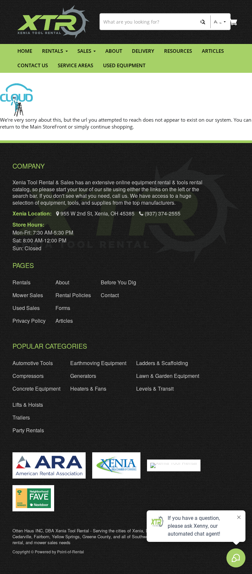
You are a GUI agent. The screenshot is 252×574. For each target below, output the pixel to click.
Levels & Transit (155, 388)
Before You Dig (118, 282)
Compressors (28, 375)
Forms (62, 308)
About (62, 282)
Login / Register (218, 21)
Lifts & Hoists (27, 404)
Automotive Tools (32, 363)
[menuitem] (24, 51)
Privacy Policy (29, 320)
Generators (83, 375)
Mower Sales (27, 295)
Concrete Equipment (36, 388)
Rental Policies (73, 295)
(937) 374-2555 (161, 213)
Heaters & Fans (88, 388)
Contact (110, 295)
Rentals (21, 282)
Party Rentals (28, 430)
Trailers (21, 417)
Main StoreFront (48, 126)
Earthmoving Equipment (98, 363)
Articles (64, 320)
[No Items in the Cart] (233, 21)
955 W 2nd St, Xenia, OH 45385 (97, 213)
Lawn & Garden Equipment (167, 375)
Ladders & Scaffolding (162, 363)
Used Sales (26, 308)
